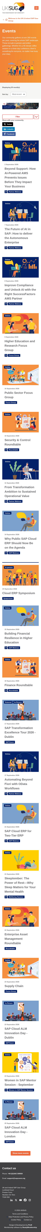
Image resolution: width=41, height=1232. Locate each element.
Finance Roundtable (19, 685)
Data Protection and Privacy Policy (21, 1217)
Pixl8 (30, 1225)
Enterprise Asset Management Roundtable (16, 939)
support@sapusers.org (16, 1178)
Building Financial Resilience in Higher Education (18, 638)
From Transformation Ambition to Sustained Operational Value (20, 491)
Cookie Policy (16, 1220)
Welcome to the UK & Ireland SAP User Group (23, 19)
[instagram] (29, 1200)
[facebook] (25, 1200)
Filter (18, 117)
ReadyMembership (29, 1227)
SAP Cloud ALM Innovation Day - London (16, 1132)
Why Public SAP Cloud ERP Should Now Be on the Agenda (20, 543)
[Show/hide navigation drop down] (36, 8)
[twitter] (16, 1200)
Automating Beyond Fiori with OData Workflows (19, 784)
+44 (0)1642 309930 (15, 1174)
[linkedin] (11, 1200)
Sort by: (5, 94)
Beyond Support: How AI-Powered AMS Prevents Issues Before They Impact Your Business (20, 177)
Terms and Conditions (20, 1214)
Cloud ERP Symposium (18, 593)
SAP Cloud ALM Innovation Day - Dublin (16, 1033)
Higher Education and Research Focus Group (20, 345)
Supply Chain (14, 986)
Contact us (9, 1168)
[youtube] (20, 1200)
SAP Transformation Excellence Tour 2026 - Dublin (20, 732)
